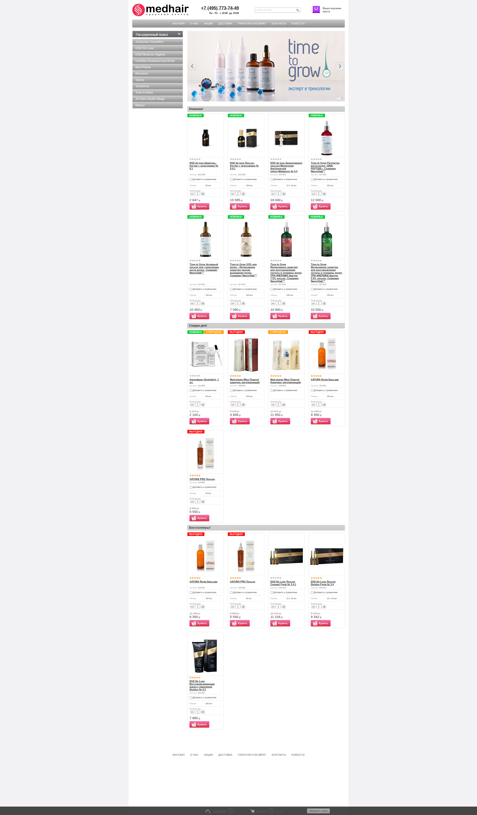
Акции (208, 23)
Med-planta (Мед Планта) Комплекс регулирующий (285, 381)
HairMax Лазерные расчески (155, 60)
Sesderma (142, 86)
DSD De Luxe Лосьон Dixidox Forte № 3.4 (323, 583)
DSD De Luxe (144, 48)
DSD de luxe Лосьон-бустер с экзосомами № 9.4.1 (244, 166)
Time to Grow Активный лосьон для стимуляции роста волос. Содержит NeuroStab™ (204, 268)
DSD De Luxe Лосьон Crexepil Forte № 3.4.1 (283, 583)
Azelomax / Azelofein (149, 41)
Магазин (179, 23)
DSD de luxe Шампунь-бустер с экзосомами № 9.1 (203, 166)
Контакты (279, 23)
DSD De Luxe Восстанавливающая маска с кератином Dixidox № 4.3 (202, 685)
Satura (139, 79)
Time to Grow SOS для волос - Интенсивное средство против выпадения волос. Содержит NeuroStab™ (243, 270)
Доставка (225, 23)
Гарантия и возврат (252, 23)
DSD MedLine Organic (150, 54)
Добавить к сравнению (204, 179)
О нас (194, 23)
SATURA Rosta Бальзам (325, 379)
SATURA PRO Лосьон (202, 479)
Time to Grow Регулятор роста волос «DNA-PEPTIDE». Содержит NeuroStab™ (325, 167)
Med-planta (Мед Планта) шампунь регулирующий (245, 381)
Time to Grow (144, 92)
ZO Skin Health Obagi (150, 98)
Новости (297, 23)
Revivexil (141, 73)
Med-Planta (143, 67)
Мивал (140, 105)
